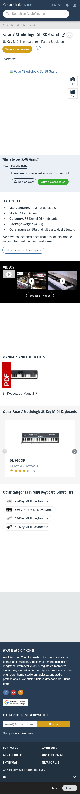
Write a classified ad (53, 181)
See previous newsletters (19, 733)
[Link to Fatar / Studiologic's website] (62, 35)
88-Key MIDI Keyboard (18, 41)
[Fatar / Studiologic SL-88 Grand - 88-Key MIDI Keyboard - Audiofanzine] (17, 5)
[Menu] (74, 13)
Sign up (53, 724)
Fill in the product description (23, 250)
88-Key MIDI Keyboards (41, 218)
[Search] (7, 14)
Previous (4, 451)
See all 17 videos (40, 295)
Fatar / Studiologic (53, 41)
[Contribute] (38, 49)
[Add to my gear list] (69, 35)
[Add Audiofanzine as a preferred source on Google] (15, 702)
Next (74, 451)
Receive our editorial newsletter (25, 715)
